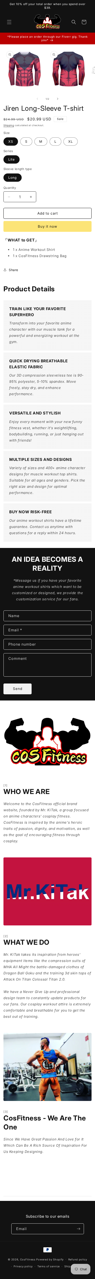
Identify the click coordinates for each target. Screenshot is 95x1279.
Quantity (9, 188)
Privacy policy (23, 1266)
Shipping (8, 125)
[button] (9, 22)
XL (70, 141)
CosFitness (28, 1259)
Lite (11, 159)
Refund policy (77, 1259)
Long (12, 177)
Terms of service (48, 1266)
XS (10, 141)
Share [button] (13, 270)
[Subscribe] (79, 1228)
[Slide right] (58, 99)
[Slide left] (37, 99)
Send (17, 688)
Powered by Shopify (50, 1259)
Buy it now (47, 226)
